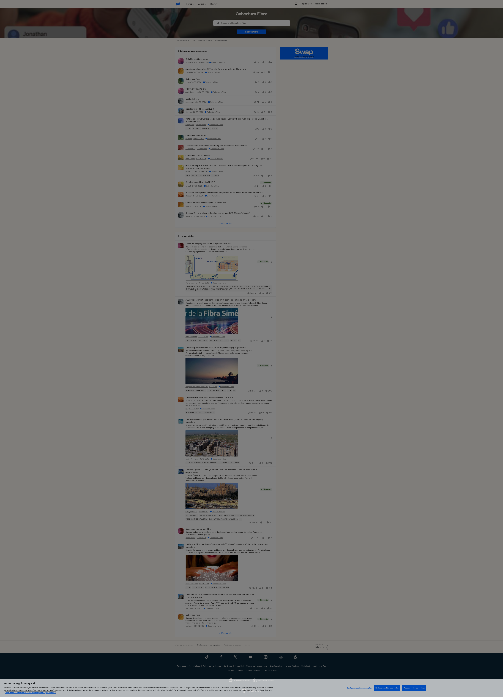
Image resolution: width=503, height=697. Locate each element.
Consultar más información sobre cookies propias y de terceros (30, 693)
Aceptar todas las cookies (414, 688)
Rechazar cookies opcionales (387, 688)
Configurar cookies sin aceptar (359, 688)
